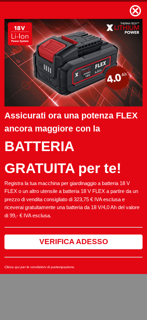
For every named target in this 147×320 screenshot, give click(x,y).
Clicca (9, 267)
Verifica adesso (73, 241)
